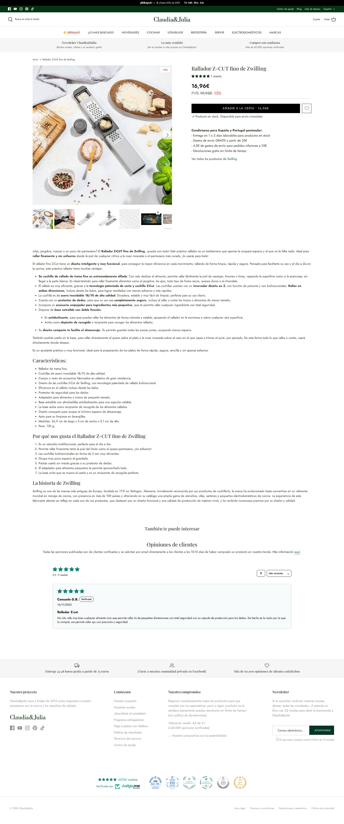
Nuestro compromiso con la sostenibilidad (198, 735)
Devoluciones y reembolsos (293, 808)
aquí (297, 552)
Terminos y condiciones (262, 808)
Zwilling (232, 159)
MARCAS (275, 32)
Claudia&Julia (26, 808)
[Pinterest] (26, 8)
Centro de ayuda (285, 9)
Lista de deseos (312, 9)
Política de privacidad (323, 808)
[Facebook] (9, 8)
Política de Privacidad (322, 740)
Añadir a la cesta (246, 108)
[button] (201, 76)
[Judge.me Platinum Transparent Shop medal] (206, 782)
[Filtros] (261, 573)
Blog (299, 9)
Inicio (35, 59)
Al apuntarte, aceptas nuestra (306, 740)
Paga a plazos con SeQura (131, 726)
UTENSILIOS (175, 32)
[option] (102, 135)
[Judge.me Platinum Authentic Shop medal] (189, 782)
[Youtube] (15, 8)
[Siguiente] (167, 135)
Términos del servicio (127, 738)
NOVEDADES (130, 32)
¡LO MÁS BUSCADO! (101, 32)
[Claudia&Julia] (172, 19)
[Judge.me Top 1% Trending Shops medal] (240, 782)
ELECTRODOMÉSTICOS (246, 32)
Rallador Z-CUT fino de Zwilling (59, 59)
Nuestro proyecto (125, 701)
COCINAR (153, 32)
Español (327, 9)
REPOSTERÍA (199, 32)
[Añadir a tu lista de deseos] (306, 108)
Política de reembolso (128, 732)
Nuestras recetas (124, 707)
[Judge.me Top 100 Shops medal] (223, 782)
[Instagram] (21, 8)
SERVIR (219, 32)
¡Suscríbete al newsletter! (130, 713)
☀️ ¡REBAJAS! (71, 32)
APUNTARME (323, 730)
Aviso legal (239, 808)
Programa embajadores (129, 720)
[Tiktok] (32, 8)
